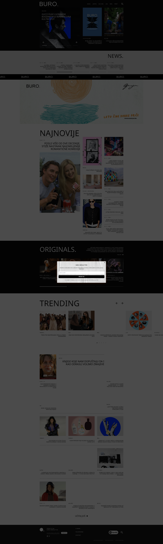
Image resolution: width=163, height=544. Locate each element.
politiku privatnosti (94, 279)
